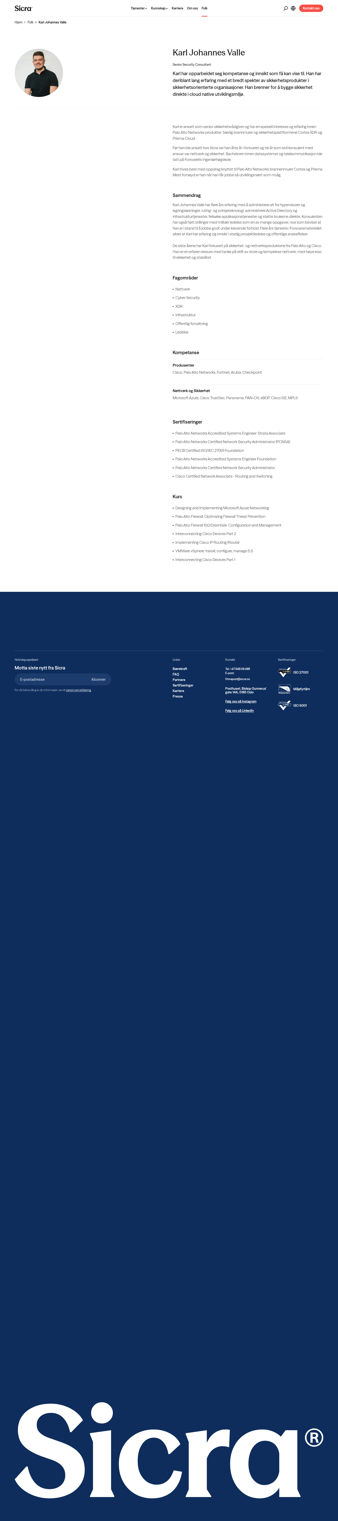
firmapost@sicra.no (237, 679)
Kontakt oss (311, 8)
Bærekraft (180, 669)
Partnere (179, 680)
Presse (178, 696)
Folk (204, 8)
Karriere (177, 8)
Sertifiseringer (183, 685)
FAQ (176, 674)
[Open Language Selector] (293, 8)
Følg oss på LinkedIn (239, 711)
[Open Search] (285, 8)
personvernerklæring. (78, 690)
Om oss (192, 8)
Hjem (18, 22)
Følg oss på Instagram (240, 701)
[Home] (24, 8)
